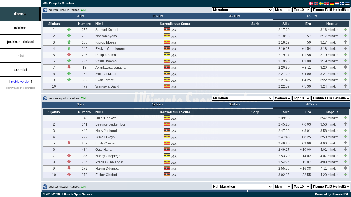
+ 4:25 (306, 80)
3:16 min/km (329, 30)
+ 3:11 (306, 67)
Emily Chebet (105, 143)
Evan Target (104, 80)
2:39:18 (284, 118)
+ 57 (307, 36)
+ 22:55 (305, 175)
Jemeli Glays (105, 137)
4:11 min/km (329, 168)
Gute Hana (103, 150)
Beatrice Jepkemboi (110, 124)
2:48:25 (284, 143)
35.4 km (234, 16)
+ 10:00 (305, 150)
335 (84, 156)
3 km (80, 16)
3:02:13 (284, 175)
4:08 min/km (329, 162)
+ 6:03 (306, 124)
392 (84, 80)
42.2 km (311, 16)
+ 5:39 (306, 86)
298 (84, 36)
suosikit (20, 69)
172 (84, 168)
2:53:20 (284, 156)
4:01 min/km (329, 150)
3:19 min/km (329, 55)
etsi (21, 55)
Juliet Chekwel (106, 118)
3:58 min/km (329, 131)
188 (84, 42)
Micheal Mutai (105, 74)
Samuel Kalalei (106, 30)
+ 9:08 (306, 143)
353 (84, 30)
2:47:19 (284, 131)
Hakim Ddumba (107, 168)
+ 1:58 (306, 55)
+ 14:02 (305, 156)
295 (84, 55)
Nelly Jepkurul (106, 131)
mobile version (20, 81)
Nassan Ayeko (106, 36)
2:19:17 (284, 55)
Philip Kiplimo (105, 55)
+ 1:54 (306, 49)
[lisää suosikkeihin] (345, 29)
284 (84, 162)
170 (84, 175)
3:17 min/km (329, 36)
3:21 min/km (329, 74)
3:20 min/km (329, 67)
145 (84, 49)
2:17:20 (284, 30)
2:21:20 (284, 74)
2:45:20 (284, 124)
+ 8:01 (306, 131)
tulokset (20, 27)
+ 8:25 (306, 137)
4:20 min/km (329, 175)
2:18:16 (284, 36)
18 (84, 67)
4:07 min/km (329, 156)
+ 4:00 (306, 74)
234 (84, 61)
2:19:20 (284, 61)
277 (84, 137)
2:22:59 (284, 86)
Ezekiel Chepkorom (110, 49)
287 (84, 143)
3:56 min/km (329, 124)
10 (54, 86)
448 (84, 131)
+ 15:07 (305, 162)
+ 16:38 (305, 168)
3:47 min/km (329, 118)
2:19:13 (284, 49)
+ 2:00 (306, 61)
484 (84, 150)
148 (84, 118)
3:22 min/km (329, 80)
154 (84, 74)
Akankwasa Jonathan (111, 67)
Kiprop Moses (105, 42)
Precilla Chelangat (109, 162)
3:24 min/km (329, 86)
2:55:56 (284, 168)
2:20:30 (284, 67)
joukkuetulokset (20, 41)
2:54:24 (284, 162)
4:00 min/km (329, 143)
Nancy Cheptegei (108, 156)
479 (84, 86)
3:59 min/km (329, 137)
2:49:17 (284, 150)
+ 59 (307, 42)
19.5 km (157, 16)
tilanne (20, 13)
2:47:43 (284, 137)
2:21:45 (284, 80)
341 (84, 124)
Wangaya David (107, 86)
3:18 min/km (329, 49)
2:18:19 (284, 42)
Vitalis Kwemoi (106, 61)
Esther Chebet (106, 175)
